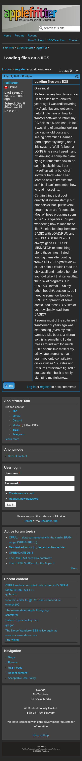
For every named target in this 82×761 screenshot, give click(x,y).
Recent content (17, 456)
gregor (9, 625)
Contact (73, 40)
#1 (77, 76)
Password (12, 483)
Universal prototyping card (21, 620)
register (20, 69)
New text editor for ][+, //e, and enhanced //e (36, 547)
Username (12, 473)
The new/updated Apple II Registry (27, 610)
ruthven (11, 83)
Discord (17, 420)
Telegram (18, 434)
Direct (28, 520)
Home (7, 35)
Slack (16, 429)
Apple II (41, 48)
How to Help (41, 735)
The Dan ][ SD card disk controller (30, 557)
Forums (19, 35)
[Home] (30, 20)
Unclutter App (49, 520)
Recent (32, 35)
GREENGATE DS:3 (21, 552)
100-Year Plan (56, 40)
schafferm (11, 614)
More (74, 568)
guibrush (10, 594)
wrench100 (12, 604)
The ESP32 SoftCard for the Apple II (31, 563)
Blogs (11, 657)
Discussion (25, 48)
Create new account (21, 493)
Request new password (23, 498)
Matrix (16, 415)
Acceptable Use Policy (22, 677)
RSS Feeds (15, 667)
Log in (6, 69)
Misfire (17, 425)
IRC (15, 411)
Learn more (12, 438)
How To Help (36, 40)
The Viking (12, 639)
